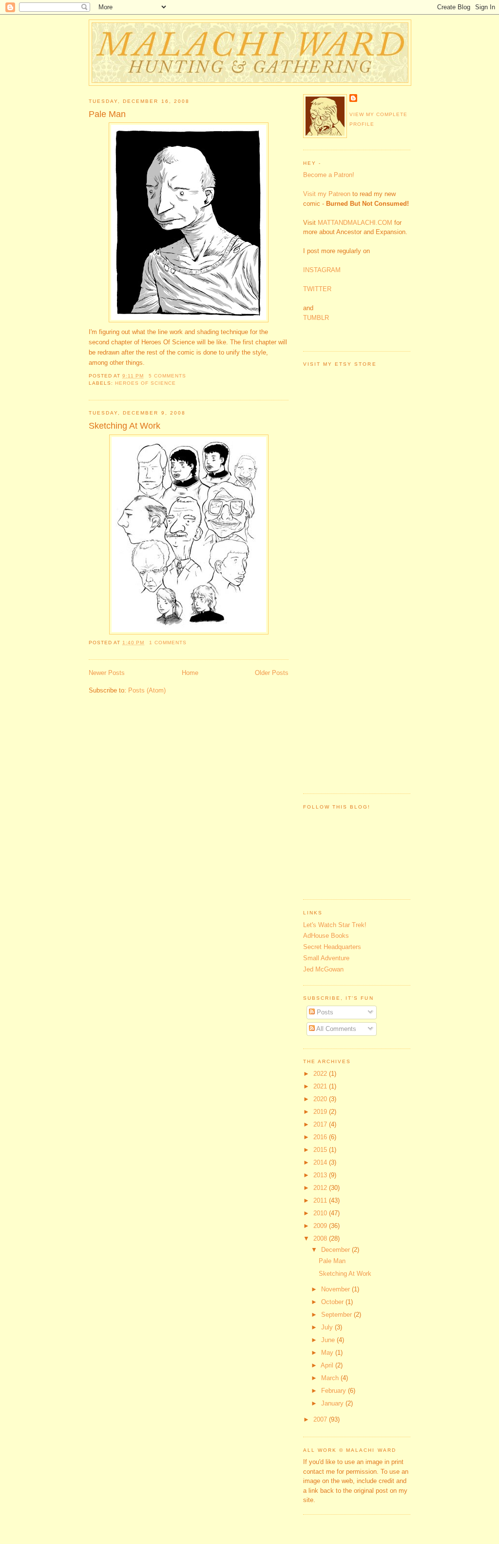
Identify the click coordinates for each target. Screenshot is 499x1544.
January (333, 1403)
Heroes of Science (145, 383)
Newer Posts (107, 672)
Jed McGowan (323, 969)
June (329, 1340)
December (336, 1249)
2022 (321, 1073)
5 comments (167, 375)
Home (190, 672)
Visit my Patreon (326, 194)
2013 (321, 1175)
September (337, 1314)
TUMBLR (316, 317)
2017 (321, 1124)
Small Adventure (326, 958)
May (328, 1352)
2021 (321, 1086)
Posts (324, 1012)
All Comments (335, 1028)
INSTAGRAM (322, 270)
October (333, 1302)
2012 (321, 1187)
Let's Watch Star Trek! (334, 925)
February (334, 1390)
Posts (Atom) (147, 690)
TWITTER (317, 289)
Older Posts (271, 672)
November (336, 1289)
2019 (321, 1111)
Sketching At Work (124, 426)
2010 (321, 1213)
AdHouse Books (326, 935)
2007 (321, 1419)
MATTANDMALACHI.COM (355, 222)
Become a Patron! (328, 174)
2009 (321, 1225)
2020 (321, 1099)
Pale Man (107, 114)
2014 (321, 1162)
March (331, 1378)
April (328, 1365)
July (328, 1327)
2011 (321, 1200)
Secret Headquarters (332, 946)
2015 (321, 1149)
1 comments (168, 642)
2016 (321, 1137)
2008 (321, 1238)
